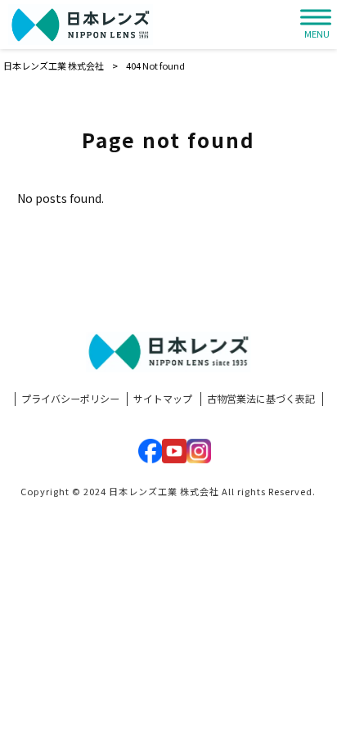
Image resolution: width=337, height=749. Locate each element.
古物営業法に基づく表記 (261, 398)
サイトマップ (162, 398)
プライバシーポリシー (70, 398)
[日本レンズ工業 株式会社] (80, 24)
